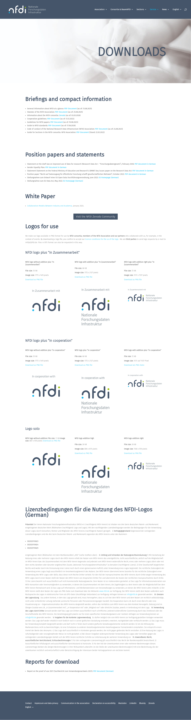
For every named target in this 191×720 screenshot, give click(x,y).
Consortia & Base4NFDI (121, 9)
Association (100, 9)
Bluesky (142, 703)
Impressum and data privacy (46, 703)
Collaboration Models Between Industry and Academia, (50, 206)
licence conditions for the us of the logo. (102, 239)
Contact (28, 703)
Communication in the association (75, 703)
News (164, 9)
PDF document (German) (103, 671)
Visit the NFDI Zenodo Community (95, 216)
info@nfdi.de (132, 594)
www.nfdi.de (104, 591)
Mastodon (122, 703)
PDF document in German (145, 164)
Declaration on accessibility (104, 703)
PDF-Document (70, 109)
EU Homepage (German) (109, 177)
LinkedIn (132, 703)
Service (153, 9)
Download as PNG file (34, 279)
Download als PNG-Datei (134, 365)
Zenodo (62, 115)
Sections (140, 9)
